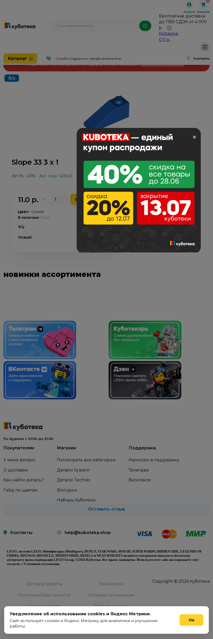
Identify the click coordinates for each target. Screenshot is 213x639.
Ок (192, 619)
